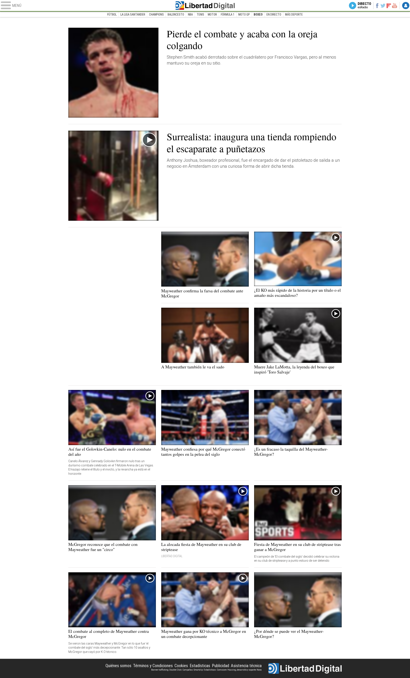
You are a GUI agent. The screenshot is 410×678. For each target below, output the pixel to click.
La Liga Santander (132, 14)
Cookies (181, 665)
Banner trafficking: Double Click (166, 670)
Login (405, 5)
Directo (364, 5)
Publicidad (220, 665)
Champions (156, 14)
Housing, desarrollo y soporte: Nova (244, 670)
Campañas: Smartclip (192, 670)
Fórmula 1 (227, 14)
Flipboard (389, 5)
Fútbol (112, 14)
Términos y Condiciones (153, 665)
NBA (190, 14)
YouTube (394, 5)
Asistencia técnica (246, 665)
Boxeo (258, 14)
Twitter (383, 5)
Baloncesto (176, 14)
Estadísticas (200, 665)
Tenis (200, 14)
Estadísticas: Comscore (215, 670)
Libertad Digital (205, 5)
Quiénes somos (118, 665)
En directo (273, 14)
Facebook (377, 5)
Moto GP (244, 14)
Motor (212, 14)
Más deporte (294, 14)
